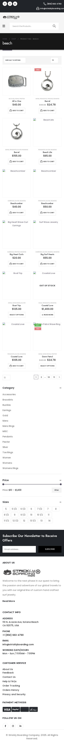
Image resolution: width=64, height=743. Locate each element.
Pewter (22, 99)
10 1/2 (40, 514)
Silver (19, 150)
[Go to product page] (17, 81)
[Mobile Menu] (5, 26)
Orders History (10, 690)
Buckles (11, 99)
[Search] (54, 26)
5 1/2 (14, 508)
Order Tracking (11, 685)
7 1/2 (39, 508)
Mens (17, 99)
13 (41, 520)
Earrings (11, 201)
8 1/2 (6, 514)
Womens (56, 99)
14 (49, 520)
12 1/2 (15, 520)
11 (54, 377)
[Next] (59, 377)
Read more (48, 315)
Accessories (9, 394)
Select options (17, 315)
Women (50, 252)
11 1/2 (6, 520)
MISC (5, 431)
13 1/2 (33, 520)
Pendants (43, 99)
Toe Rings (7, 452)
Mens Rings (16, 303)
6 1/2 (23, 508)
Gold (40, 303)
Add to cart (18, 110)
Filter (57, 490)
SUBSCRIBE (50, 549)
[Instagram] (10, 4)
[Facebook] (5, 4)
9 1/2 (23, 514)
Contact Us (9, 677)
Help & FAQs (9, 681)
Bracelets (7, 399)
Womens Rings (10, 468)
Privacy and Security (13, 694)
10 (49, 377)
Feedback (8, 672)
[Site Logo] (11, 17)
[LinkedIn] (15, 4)
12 (24, 520)
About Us (7, 669)
